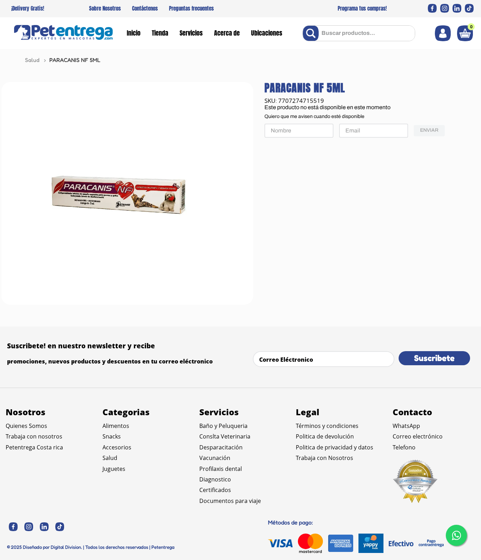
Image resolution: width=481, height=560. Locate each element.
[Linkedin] (456, 8)
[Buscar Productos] (312, 33)
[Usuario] (443, 33)
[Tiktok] (469, 8)
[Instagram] (444, 8)
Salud (32, 59)
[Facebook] (432, 8)
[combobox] (358, 33)
